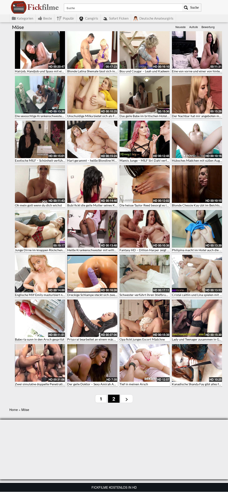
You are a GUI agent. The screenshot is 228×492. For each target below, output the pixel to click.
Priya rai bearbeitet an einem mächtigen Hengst (100, 339)
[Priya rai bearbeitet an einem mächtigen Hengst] (92, 318)
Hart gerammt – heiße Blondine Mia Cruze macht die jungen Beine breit (116, 160)
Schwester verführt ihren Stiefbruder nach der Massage (158, 295)
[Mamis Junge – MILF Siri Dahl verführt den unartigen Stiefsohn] (145, 139)
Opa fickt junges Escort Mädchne (142, 339)
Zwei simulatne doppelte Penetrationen (42, 384)
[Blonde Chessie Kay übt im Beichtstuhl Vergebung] (197, 184)
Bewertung (208, 27)
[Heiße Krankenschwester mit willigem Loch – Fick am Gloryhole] (92, 229)
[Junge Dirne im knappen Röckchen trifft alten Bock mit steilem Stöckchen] (40, 229)
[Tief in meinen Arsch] (145, 363)
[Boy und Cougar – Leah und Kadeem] (145, 50)
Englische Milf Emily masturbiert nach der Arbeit (48, 295)
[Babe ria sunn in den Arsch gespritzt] (40, 318)
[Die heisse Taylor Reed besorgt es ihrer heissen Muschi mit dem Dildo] (145, 184)
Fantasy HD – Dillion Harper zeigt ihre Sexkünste (153, 250)
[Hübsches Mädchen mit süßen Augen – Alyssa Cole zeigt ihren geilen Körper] (197, 139)
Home (13, 409)
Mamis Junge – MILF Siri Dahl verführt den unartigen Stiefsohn (163, 160)
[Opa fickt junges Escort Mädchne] (145, 318)
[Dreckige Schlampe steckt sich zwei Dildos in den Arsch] (92, 273)
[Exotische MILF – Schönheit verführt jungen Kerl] (40, 139)
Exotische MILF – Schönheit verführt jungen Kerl (48, 160)
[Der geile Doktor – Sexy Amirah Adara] (92, 363)
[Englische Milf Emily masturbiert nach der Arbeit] (40, 273)
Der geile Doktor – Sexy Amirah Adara (93, 384)
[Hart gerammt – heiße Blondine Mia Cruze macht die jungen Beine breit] (92, 139)
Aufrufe (193, 27)
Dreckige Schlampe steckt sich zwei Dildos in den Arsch (105, 295)
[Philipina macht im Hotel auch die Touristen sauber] (197, 229)
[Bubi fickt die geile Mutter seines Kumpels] (92, 184)
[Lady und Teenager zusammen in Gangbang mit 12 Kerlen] (197, 318)
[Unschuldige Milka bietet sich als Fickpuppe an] (92, 95)
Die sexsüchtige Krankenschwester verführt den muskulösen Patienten (63, 116)
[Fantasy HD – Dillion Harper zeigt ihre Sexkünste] (145, 229)
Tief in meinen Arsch (134, 384)
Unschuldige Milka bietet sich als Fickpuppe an (99, 116)
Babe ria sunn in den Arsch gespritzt (39, 339)
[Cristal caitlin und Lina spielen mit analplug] (197, 273)
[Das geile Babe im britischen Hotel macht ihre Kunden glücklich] (145, 95)
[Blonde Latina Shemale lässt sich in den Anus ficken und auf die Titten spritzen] (92, 50)
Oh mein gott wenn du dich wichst (38, 205)
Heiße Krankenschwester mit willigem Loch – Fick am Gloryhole (111, 250)
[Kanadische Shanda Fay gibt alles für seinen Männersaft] (197, 363)
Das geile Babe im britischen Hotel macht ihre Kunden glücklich (163, 116)
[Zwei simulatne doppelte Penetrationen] (40, 363)
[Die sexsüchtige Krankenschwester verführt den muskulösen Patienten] (40, 95)
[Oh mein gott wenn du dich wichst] (40, 184)
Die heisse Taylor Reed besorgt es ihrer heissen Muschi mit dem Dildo (167, 205)
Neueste (180, 27)
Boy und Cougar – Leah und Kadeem (144, 71)
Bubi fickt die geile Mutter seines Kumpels (96, 205)
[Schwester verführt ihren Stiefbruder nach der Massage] (145, 273)
